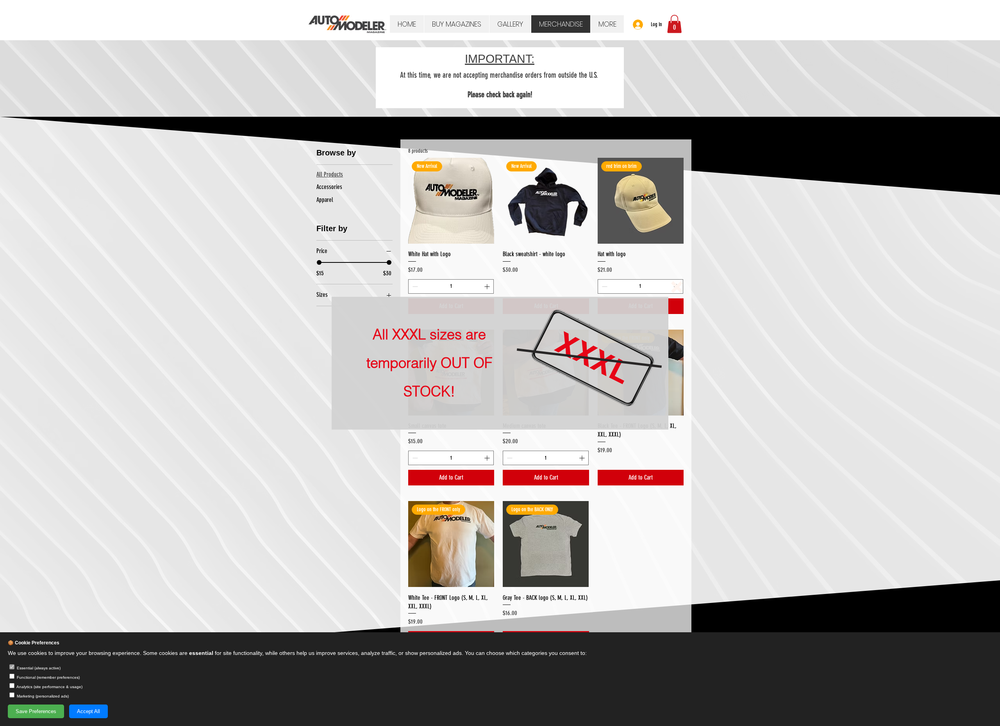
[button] (677, 287)
